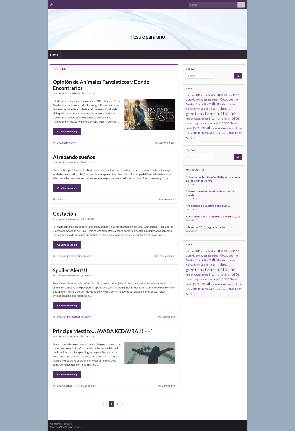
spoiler (91, 385)
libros (84, 316)
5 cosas (191, 95)
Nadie (233, 123)
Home (54, 54)
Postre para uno (147, 36)
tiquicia (82, 256)
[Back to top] (287, 423)
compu (199, 99)
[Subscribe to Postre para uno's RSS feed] (51, 3)
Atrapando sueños (74, 157)
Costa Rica (202, 104)
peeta (189, 128)
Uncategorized (72, 162)
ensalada (230, 109)
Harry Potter (69, 142)
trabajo (233, 133)
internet (75, 316)
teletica (218, 133)
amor (200, 94)
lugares (198, 123)
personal (201, 127)
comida (190, 99)
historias (225, 113)
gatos (190, 114)
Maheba (59, 93)
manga (214, 123)
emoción (67, 385)
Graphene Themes (73, 427)
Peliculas (76, 93)
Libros (68, 93)
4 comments (168, 199)
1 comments (168, 316)
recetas (230, 128)
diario (74, 256)
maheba (207, 123)
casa (230, 95)
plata (213, 128)
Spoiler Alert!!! (70, 270)
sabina (189, 133)
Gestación (64, 213)
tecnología (208, 132)
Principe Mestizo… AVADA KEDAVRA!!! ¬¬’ (102, 331)
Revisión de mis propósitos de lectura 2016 (213, 216)
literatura (190, 123)
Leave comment (166, 142)
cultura (66, 256)
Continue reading (67, 131)
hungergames (201, 118)
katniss (225, 118)
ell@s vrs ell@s (202, 108)
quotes (221, 128)
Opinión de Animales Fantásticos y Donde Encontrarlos (101, 85)
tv (89, 316)
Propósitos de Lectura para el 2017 (208, 205)
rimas (238, 128)
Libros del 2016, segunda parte (205, 227)
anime (209, 95)
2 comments (168, 385)
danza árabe (228, 104)
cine (59, 142)
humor (189, 118)
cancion (219, 94)
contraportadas (212, 99)
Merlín (223, 123)
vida (64, 199)
